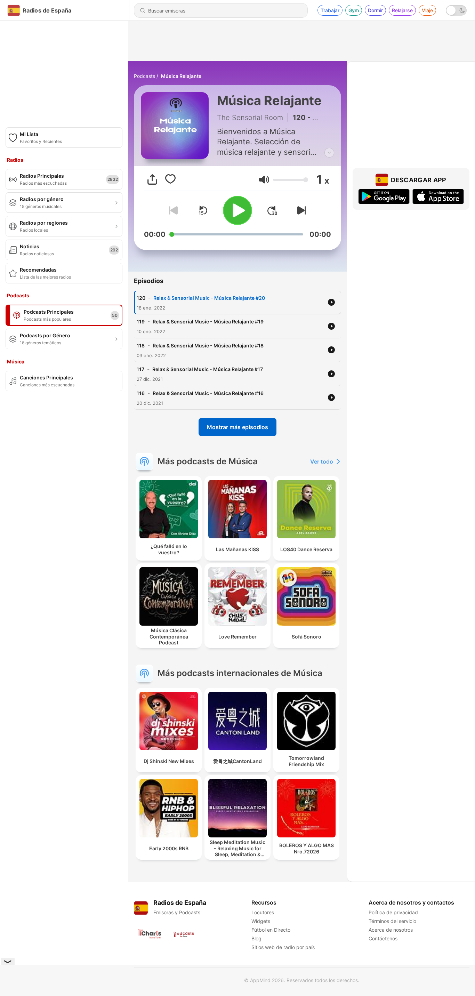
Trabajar (330, 10)
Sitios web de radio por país (283, 947)
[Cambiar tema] (456, 10)
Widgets (260, 921)
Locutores (262, 912)
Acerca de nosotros (391, 930)
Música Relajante (181, 76)
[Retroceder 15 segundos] (202, 210)
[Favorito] (170, 179)
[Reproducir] (237, 210)
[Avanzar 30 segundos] (272, 210)
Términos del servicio (392, 921)
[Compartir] (152, 179)
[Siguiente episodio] (300, 210)
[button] (264, 180)
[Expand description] (329, 153)
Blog (256, 938)
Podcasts (144, 76)
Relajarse (402, 10)
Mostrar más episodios (237, 427)
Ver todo (321, 461)
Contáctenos (383, 938)
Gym (353, 10)
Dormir (375, 10)
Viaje (427, 10)
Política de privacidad (393, 912)
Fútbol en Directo (270, 930)
